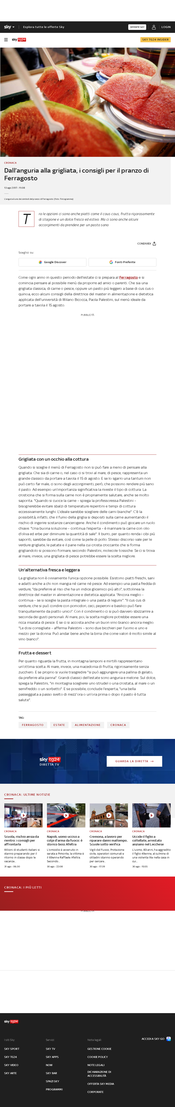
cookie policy (98, 1057)
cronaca (118, 725)
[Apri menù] (6, 40)
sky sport (11, 1048)
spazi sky (52, 1081)
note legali (96, 1065)
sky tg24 (10, 1057)
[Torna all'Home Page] (19, 40)
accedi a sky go (153, 1038)
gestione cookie (99, 1048)
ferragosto (33, 725)
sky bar (51, 1073)
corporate (96, 1092)
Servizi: (50, 1039)
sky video (11, 1065)
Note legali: (95, 1039)
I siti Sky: (9, 1039)
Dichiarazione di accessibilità (99, 1073)
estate (59, 725)
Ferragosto (128, 277)
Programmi (54, 1089)
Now (49, 1065)
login (166, 27)
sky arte (10, 1073)
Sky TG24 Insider (155, 39)
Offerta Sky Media (101, 1083)
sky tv (50, 1048)
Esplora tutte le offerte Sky (43, 27)
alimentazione (88, 725)
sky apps (52, 1057)
